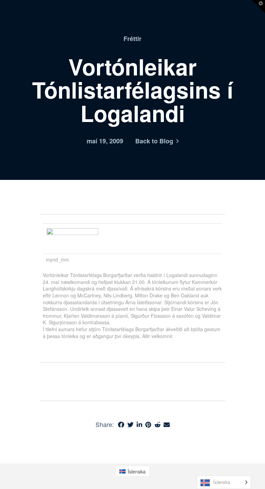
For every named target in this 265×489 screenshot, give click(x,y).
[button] (258, 6)
